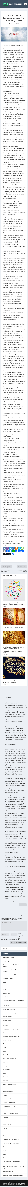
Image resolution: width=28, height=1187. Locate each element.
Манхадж (5, 1062)
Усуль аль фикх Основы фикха (11, 1139)
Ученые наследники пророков (11, 1143)
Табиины (5, 1117)
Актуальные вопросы (8, 986)
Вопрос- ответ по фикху (9, 1013)
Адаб (4, 982)
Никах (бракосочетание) (9, 1077)
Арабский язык (7, 997)
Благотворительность (9, 1009)
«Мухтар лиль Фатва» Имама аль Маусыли (12, 970)
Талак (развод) (7, 1124)
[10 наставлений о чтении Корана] (14, 616)
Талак (4, 1121)
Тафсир (5, 1128)
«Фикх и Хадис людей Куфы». (11, 975)
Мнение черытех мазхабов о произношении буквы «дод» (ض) (13, 603)
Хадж (4, 1154)
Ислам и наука (7, 1040)
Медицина (6, 1066)
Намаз (4, 1073)
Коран (17, 23)
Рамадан (5, 1095)
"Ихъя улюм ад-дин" (8, 957)
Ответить (23, 905)
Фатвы (5, 1146)
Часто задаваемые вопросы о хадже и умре (13, 1167)
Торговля (5, 1135)
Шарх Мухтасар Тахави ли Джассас (13, 1175)
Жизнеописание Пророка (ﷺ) (11, 1029)
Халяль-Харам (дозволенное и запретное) (11, 1162)
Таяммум (5, 1132)
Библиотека (6, 1005)
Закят (4, 1032)
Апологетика (6, 993)
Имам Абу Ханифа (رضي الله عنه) (11, 1036)
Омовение (5, 1080)
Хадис (4, 1158)
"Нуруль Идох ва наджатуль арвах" (13, 961)
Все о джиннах (7, 1020)
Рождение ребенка (8, 1099)
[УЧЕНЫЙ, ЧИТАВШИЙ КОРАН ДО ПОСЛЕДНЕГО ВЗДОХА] (14, 668)
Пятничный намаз (8, 1091)
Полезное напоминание (9, 1084)
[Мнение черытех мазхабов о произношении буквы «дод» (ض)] (14, 590)
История (5, 1043)
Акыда (4, 989)
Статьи (5, 1110)
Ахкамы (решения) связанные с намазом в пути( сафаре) (14, 1001)
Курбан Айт (6, 1055)
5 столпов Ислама (8, 978)
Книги (4, 1047)
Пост (4, 1088)
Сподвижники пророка (9, 1106)
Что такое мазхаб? (8, 1171)
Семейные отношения (9, 1102)
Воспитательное (7, 1016)
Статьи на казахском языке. (10, 1113)
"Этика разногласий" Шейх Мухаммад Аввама (13, 965)
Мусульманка (6, 1069)
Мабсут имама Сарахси (9, 1058)
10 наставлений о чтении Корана (13, 627)
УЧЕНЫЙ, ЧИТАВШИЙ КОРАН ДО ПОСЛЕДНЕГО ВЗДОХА (12, 681)
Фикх (4, 1150)
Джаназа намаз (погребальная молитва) (11, 1024)
